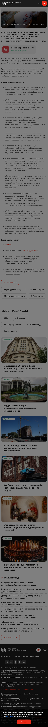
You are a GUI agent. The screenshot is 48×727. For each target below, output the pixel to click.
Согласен (24, 722)
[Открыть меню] (44, 3)
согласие (9, 716)
